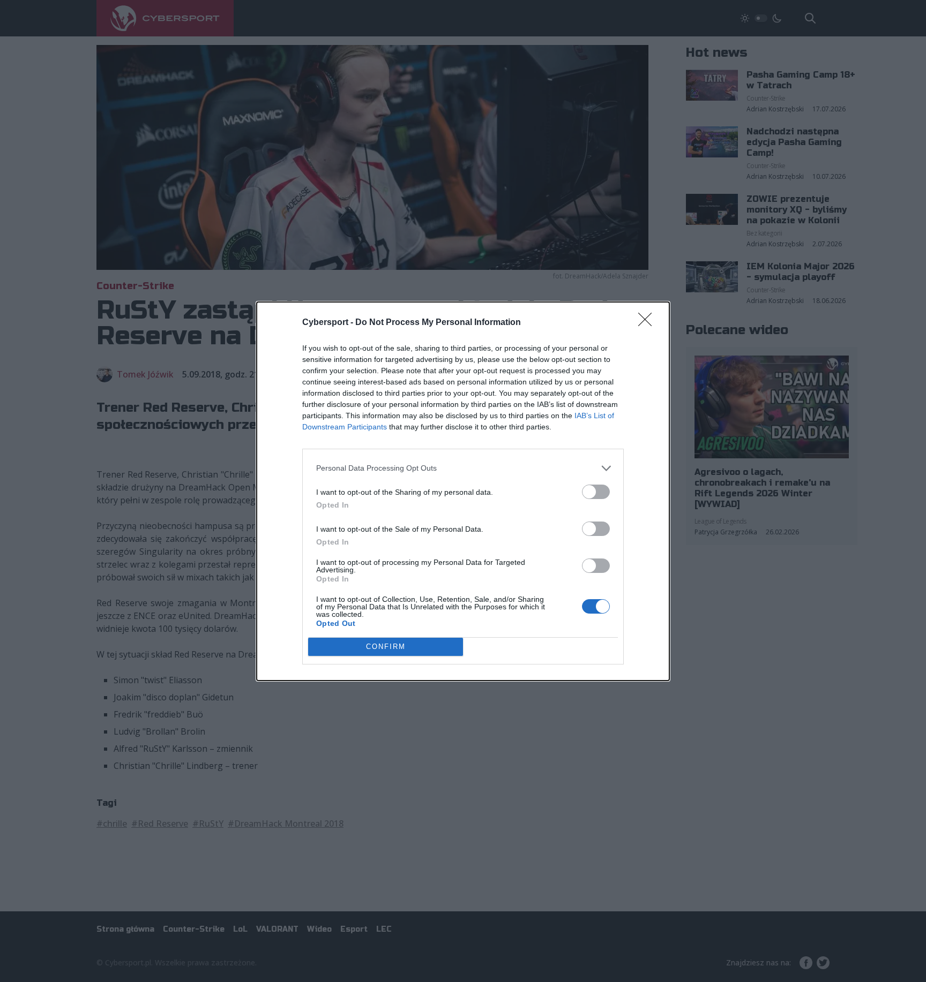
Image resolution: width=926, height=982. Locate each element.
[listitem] (463, 468)
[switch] (596, 492)
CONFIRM (386, 647)
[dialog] (463, 491)
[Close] (648, 323)
